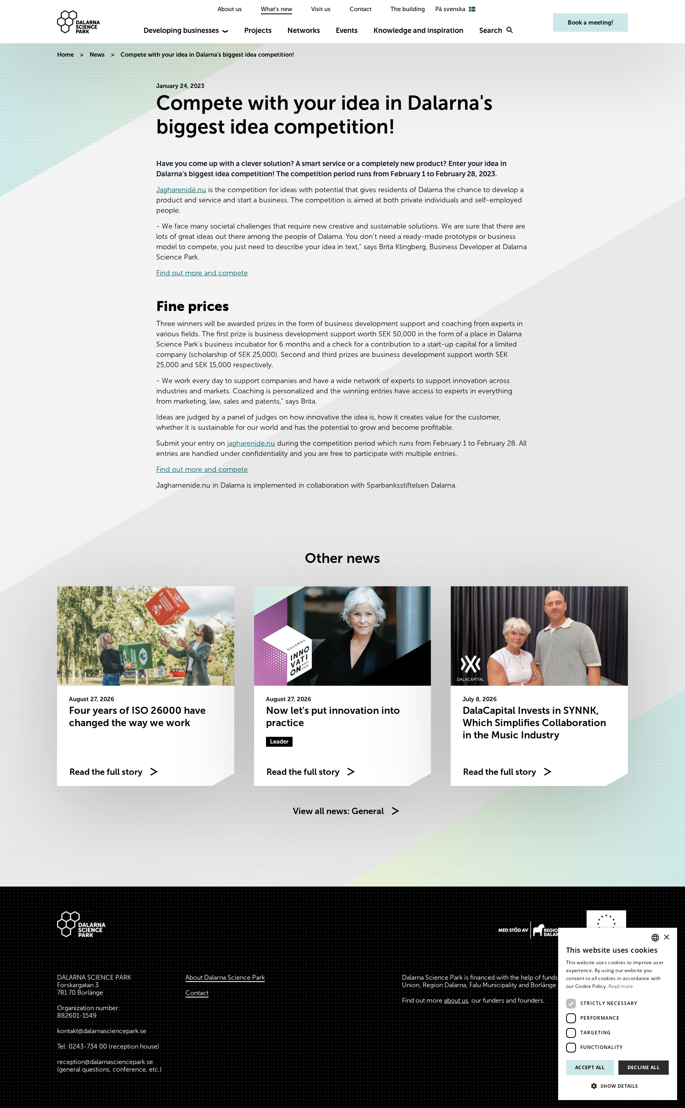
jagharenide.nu (251, 443)
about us (456, 1000)
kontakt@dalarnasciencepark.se (101, 1031)
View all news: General (338, 811)
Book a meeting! (590, 22)
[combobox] (655, 938)
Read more (620, 986)
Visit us (321, 9)
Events (347, 30)
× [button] (666, 937)
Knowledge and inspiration (418, 30)
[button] (617, 1086)
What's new (276, 9)
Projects (258, 30)
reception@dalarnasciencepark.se (105, 1062)
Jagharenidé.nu (181, 189)
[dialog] (617, 1014)
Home (65, 54)
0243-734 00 (88, 1046)
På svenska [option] (450, 9)
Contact (360, 9)
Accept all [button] (590, 1067)
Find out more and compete (202, 273)
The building (407, 9)
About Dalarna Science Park (225, 977)
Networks (303, 30)
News (97, 54)
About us (230, 9)
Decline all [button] (644, 1067)
